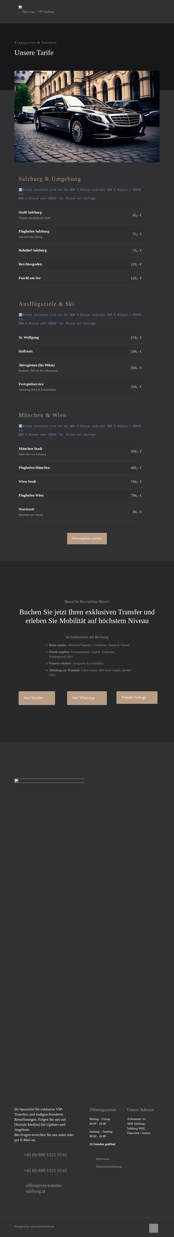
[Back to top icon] (153, 1228)
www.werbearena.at (42, 1226)
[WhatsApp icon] (144, 1226)
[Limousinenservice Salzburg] (36, 11)
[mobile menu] (152, 11)
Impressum (102, 1158)
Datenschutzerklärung (109, 1166)
